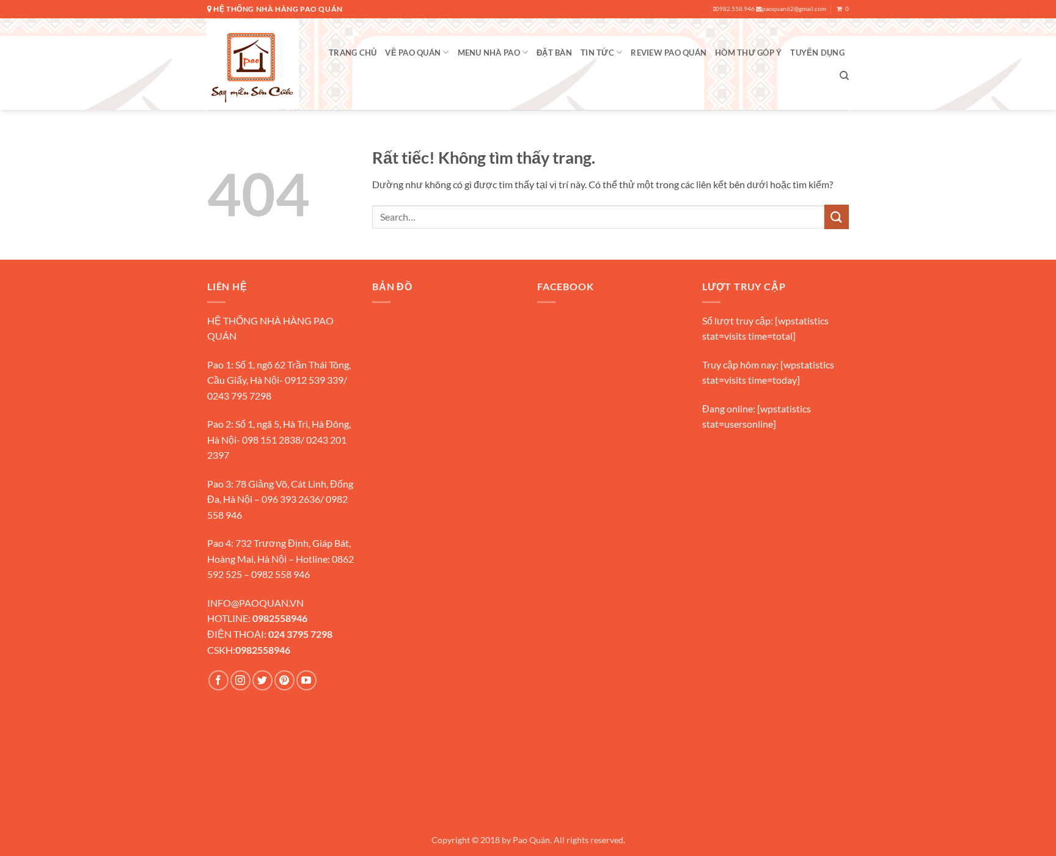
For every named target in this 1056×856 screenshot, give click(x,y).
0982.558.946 (735, 8)
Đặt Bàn (554, 52)
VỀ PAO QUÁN (413, 52)
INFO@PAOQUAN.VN (255, 603)
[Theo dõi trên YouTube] (306, 680)
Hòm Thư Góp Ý (748, 52)
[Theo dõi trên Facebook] (218, 680)
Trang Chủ (352, 52)
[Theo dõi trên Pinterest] (284, 680)
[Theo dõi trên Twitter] (262, 680)
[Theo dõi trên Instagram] (240, 680)
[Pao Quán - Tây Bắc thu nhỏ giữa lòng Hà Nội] (253, 64)
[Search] (844, 75)
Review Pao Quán (668, 52)
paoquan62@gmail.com (794, 8)
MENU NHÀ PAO (489, 52)
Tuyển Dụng (817, 52)
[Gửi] (836, 217)
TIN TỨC (597, 52)
